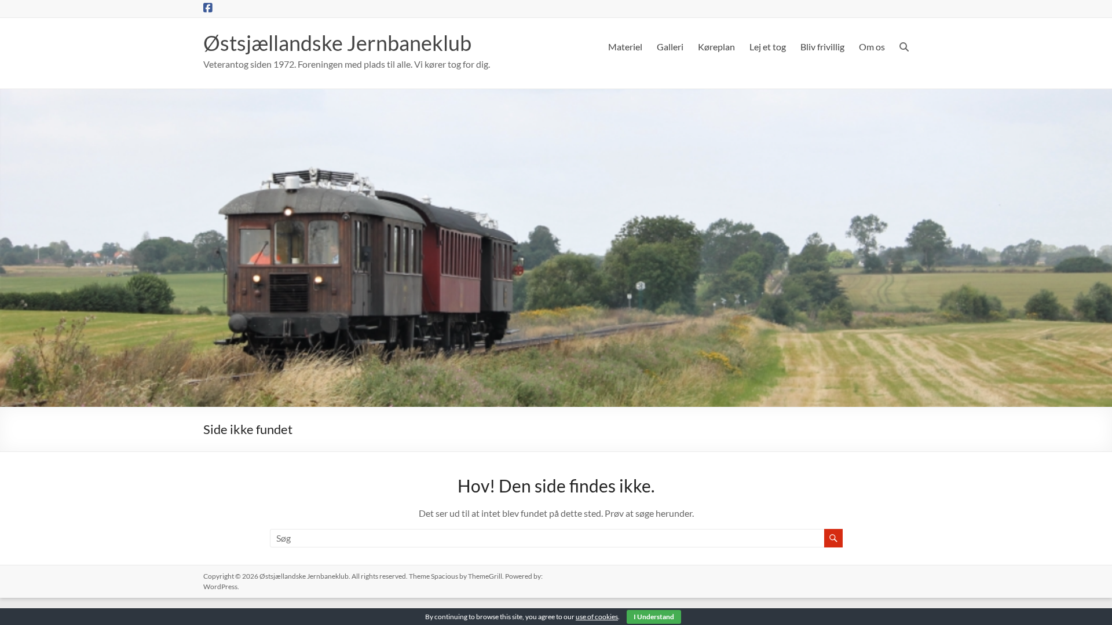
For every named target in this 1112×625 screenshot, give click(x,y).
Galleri (670, 46)
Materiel (625, 46)
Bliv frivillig (822, 46)
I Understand (654, 616)
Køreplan (716, 46)
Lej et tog (767, 46)
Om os (872, 46)
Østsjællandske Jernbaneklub (337, 43)
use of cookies (597, 616)
